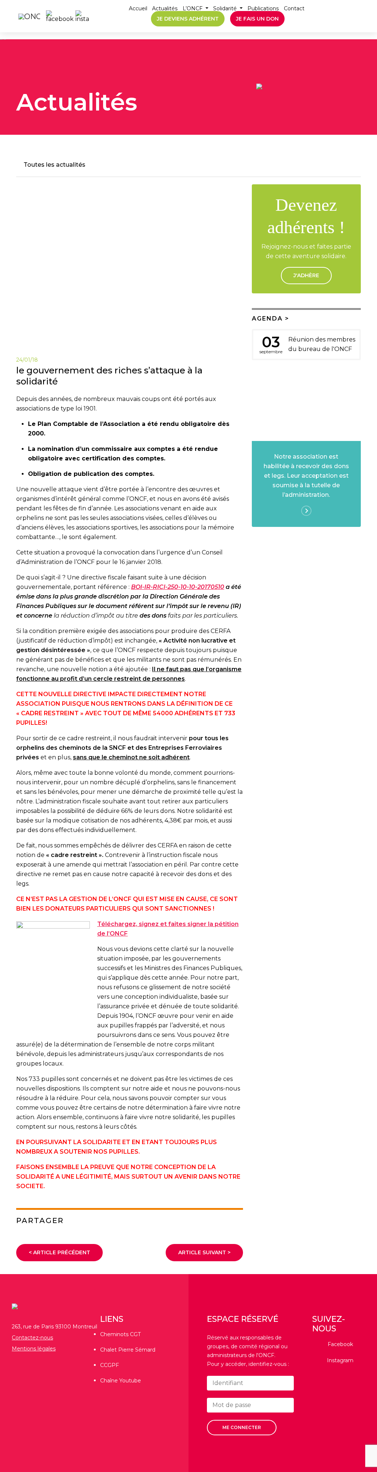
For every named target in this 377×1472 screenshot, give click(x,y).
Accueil (138, 8)
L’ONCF (193, 8)
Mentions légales (34, 1348)
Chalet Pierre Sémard (127, 1349)
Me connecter (241, 1427)
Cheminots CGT (120, 1334)
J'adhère (306, 275)
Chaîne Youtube (120, 1380)
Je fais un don (257, 18)
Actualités (164, 8)
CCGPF (109, 1365)
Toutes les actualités (54, 164)
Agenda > (270, 318)
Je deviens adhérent (188, 18)
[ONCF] (25, 16)
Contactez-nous (32, 1337)
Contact (294, 8)
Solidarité (225, 8)
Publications (263, 8)
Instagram (340, 1360)
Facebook (340, 1344)
